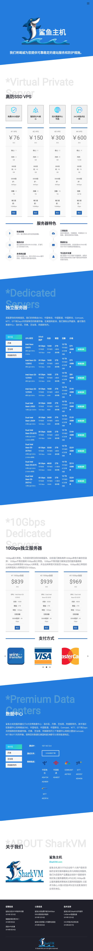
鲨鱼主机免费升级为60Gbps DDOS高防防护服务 (45, 913)
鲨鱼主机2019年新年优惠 (15, 911)
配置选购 (81, 349)
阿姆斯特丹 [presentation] (12, 355)
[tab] (14, 337)
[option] (19, 656)
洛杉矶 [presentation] (10, 337)
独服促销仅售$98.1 (12, 919)
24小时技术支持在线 (71, 922)
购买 (13, 213)
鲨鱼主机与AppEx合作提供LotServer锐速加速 (73, 913)
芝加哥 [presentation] (10, 349)
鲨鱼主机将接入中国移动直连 (45, 922)
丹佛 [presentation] (9, 343)
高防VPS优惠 (10, 927)
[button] (5, 656)
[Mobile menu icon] (88, 3)
